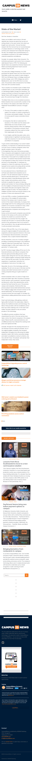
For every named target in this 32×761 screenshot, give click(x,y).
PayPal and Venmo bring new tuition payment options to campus (14, 506)
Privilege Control (10, 33)
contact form (9, 741)
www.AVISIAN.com (6, 736)
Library (3, 33)
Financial (11, 501)
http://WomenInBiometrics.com (9, 704)
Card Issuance (12, 459)
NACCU (17, 459)
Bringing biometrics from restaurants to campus (13, 550)
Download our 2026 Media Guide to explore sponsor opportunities (14, 678)
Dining (24, 546)
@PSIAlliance (11, 695)
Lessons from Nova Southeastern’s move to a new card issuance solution (15, 464)
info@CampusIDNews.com (8, 738)
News (15, 501)
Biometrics (20, 546)
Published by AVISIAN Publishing (9, 758)
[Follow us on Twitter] (20, 20)
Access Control (13, 546)
